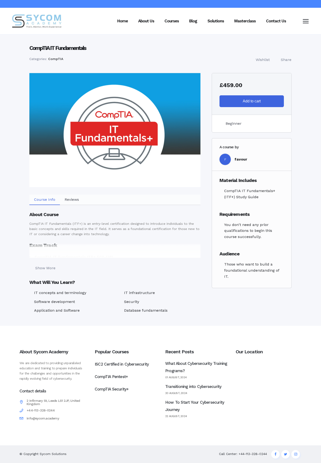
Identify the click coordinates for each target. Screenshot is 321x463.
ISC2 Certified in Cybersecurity (122, 364)
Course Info (44, 199)
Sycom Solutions (53, 454)
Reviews (72, 199)
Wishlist (263, 59)
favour (241, 159)
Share (286, 59)
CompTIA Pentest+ (111, 376)
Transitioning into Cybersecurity (193, 386)
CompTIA (55, 59)
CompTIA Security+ (112, 389)
